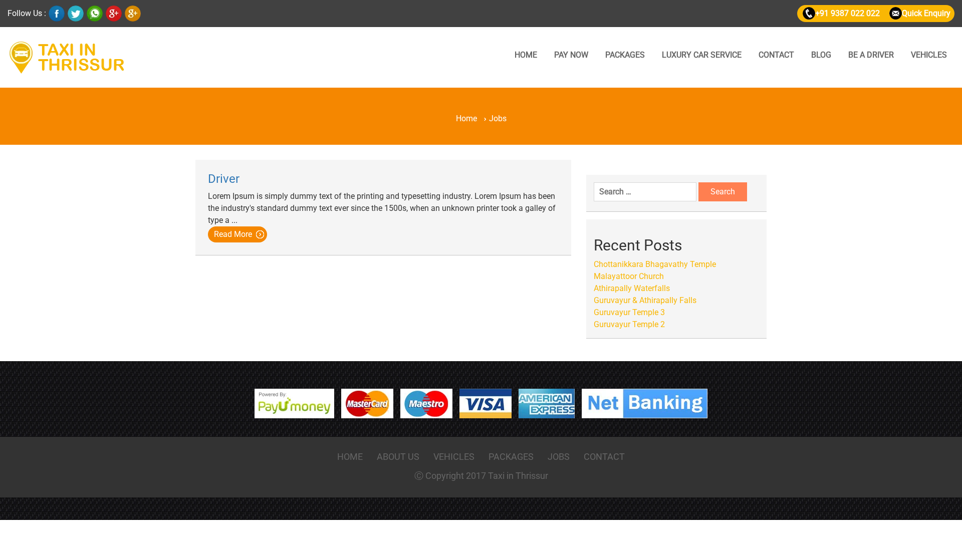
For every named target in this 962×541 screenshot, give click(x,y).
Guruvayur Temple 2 (629, 324)
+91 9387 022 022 (847, 13)
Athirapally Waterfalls (632, 288)
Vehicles (929, 55)
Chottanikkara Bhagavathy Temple (655, 264)
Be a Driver (871, 55)
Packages (625, 55)
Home (526, 55)
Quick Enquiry (926, 13)
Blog (821, 55)
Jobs (559, 456)
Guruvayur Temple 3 (629, 312)
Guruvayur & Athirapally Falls (645, 300)
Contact (776, 55)
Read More (233, 234)
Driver (223, 179)
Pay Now (571, 55)
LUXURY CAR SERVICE (702, 55)
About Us (398, 456)
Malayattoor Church (629, 276)
